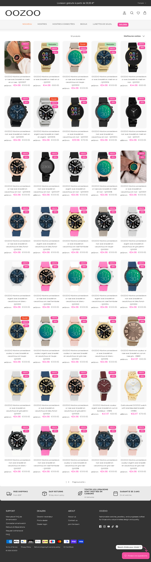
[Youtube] (108, 526)
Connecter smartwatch (16, 523)
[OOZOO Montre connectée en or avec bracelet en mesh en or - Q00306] (104, 57)
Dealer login (42, 524)
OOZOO (14, 551)
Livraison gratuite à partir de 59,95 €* (75, 3)
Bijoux (83, 24)
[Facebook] (100, 526)
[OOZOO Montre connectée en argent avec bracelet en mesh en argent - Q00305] (46, 112)
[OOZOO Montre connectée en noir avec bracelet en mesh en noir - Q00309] (17, 112)
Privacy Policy (26, 547)
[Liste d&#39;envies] (138, 13)
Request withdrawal (14, 531)
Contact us (72, 520)
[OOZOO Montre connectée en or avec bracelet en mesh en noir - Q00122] (133, 57)
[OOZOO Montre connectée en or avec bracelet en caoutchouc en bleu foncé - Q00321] (46, 386)
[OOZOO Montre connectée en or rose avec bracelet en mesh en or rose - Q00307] (17, 57)
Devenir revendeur (45, 517)
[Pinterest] (117, 526)
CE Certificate (69, 547)
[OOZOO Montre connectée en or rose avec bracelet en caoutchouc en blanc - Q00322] (76, 276)
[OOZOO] (22, 13)
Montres (42, 24)
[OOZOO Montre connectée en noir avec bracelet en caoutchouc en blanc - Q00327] (17, 440)
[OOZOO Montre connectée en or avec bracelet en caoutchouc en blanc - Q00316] (104, 331)
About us (72, 517)
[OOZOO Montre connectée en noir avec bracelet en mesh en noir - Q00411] (133, 112)
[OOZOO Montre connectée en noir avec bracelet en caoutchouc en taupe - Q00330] (104, 221)
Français (141, 3)
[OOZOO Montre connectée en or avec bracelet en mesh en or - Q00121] (46, 57)
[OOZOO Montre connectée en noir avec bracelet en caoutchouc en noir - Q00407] (46, 167)
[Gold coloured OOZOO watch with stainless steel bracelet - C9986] (133, 386)
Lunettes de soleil (102, 24)
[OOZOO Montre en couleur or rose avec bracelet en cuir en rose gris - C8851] (133, 331)
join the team (73, 524)
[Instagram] (104, 526)
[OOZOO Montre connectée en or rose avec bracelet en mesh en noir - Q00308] (104, 167)
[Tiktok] (113, 526)
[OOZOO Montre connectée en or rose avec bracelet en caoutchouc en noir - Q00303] (17, 167)
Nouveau (27, 24)
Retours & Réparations (15, 527)
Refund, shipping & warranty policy (47, 547)
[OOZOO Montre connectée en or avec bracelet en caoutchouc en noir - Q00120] (76, 112)
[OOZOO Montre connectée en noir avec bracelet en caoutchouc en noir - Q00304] (104, 112)
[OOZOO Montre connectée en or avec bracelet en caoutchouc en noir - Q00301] (133, 167)
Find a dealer (42, 520)
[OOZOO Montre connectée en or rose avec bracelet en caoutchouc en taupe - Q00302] (76, 57)
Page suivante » (79, 482)
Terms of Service (12, 547)
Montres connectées (63, 24)
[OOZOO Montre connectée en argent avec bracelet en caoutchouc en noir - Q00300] (76, 167)
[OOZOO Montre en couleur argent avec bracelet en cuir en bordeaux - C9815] (104, 386)
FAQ (8, 534)
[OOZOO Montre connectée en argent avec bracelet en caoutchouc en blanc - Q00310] (17, 276)
